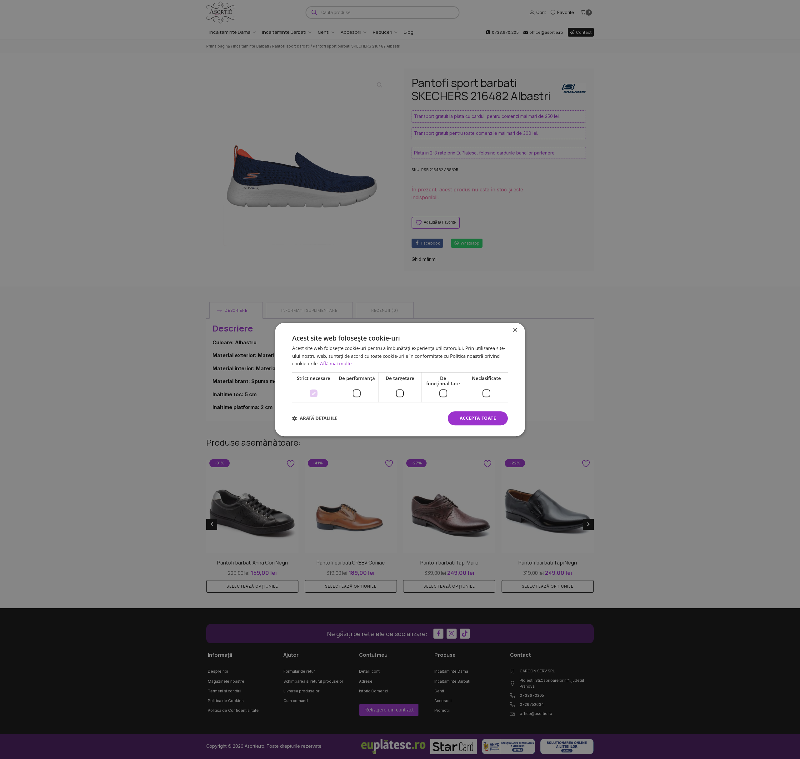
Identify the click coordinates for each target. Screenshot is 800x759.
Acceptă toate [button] (478, 418)
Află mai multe (336, 364)
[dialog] (400, 379)
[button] (314, 418)
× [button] (514, 330)
